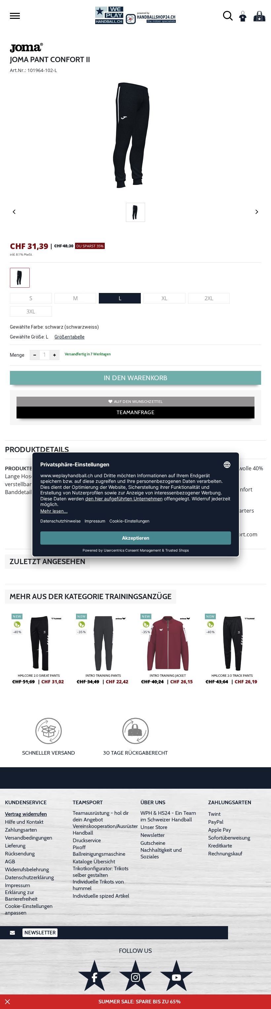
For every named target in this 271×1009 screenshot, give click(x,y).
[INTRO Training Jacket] (167, 651)
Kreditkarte (220, 846)
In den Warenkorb (136, 378)
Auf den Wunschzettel (138, 401)
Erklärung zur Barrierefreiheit (21, 895)
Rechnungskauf (225, 853)
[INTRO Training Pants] (103, 651)
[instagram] (135, 975)
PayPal (215, 822)
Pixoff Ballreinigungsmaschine (99, 850)
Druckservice (87, 840)
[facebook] (94, 975)
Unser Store (153, 827)
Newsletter (152, 835)
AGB (10, 861)
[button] (15, 16)
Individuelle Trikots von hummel (98, 885)
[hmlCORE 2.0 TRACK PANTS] (232, 651)
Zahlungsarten (21, 830)
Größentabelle (70, 337)
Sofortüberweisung (229, 838)
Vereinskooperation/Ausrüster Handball (105, 829)
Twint (214, 814)
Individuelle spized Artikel (101, 896)
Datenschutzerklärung (29, 877)
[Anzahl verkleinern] (35, 355)
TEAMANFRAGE (135, 412)
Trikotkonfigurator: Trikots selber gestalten (101, 871)
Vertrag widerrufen (26, 814)
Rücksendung (20, 853)
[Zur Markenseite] (26, 49)
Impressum (17, 885)
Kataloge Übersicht (94, 861)
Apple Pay (219, 830)
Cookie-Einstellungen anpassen (29, 909)
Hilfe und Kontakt (24, 822)
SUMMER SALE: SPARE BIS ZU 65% (139, 1001)
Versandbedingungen (28, 838)
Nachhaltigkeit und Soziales (161, 853)
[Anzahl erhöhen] (54, 355)
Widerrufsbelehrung (27, 869)
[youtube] (176, 975)
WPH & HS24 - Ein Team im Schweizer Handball (168, 816)
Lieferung (15, 846)
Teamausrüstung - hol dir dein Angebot (101, 816)
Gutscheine (152, 843)
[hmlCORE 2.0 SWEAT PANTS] (38, 651)
